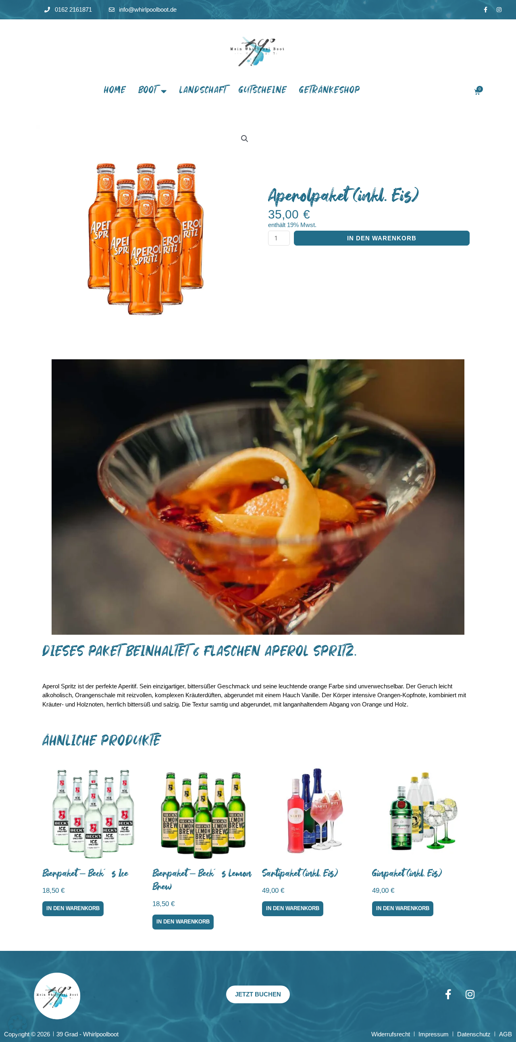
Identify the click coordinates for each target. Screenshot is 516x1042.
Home (115, 91)
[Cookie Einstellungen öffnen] (17, 1032)
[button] (244, 138)
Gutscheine (263, 91)
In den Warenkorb (381, 238)
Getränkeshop (329, 91)
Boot (147, 91)
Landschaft (203, 91)
